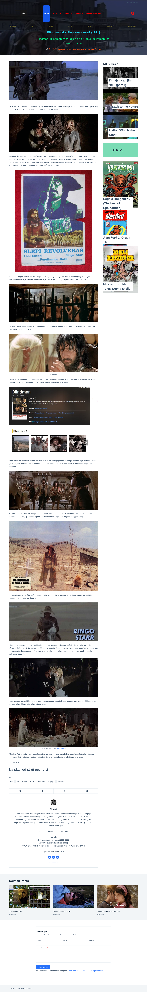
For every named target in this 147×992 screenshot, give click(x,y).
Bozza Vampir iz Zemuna (88, 14)
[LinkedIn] (87, 791)
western (90, 49)
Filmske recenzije (79, 49)
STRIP (59, 14)
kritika (24, 781)
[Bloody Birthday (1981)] (73, 896)
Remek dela (132, 26)
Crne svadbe (61, 748)
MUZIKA (68, 14)
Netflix (89, 26)
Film (46, 14)
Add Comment (43, 948)
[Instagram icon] (57, 857)
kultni (32, 781)
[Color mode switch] (127, 2)
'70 (11, 781)
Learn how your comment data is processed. (85, 971)
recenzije (12, 26)
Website (91, 941)
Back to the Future (125, 106)
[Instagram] (137, 2)
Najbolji (110, 26)
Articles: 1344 (53, 862)
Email (65, 941)
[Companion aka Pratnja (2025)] (117, 896)
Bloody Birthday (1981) (61, 911)
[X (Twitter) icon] (53, 857)
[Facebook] (131, 2)
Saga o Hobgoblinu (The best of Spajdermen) (116, 203)
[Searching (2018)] (29, 896)
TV (52, 14)
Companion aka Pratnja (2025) (108, 911)
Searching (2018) (15, 911)
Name (40, 941)
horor (70, 26)
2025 (32, 26)
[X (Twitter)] (134, 2)
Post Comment (43, 967)
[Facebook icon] (49, 857)
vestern (61, 781)
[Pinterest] (65, 791)
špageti (51, 781)
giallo (50, 26)
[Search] (132, 13)
